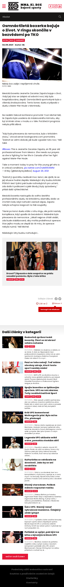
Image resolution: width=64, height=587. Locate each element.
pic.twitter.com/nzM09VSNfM (39, 167)
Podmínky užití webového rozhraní (32, 569)
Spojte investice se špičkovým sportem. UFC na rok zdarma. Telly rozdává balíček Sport (42, 390)
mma (16, 279)
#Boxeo (6, 149)
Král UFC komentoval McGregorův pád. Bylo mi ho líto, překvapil (41, 415)
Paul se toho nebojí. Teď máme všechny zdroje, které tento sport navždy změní (43, 365)
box (12, 40)
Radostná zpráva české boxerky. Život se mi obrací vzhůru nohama (40, 340)
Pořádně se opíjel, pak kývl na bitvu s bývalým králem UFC (42, 533)
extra (5, 40)
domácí (31, 346)
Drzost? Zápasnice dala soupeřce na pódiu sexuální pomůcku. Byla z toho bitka (29, 275)
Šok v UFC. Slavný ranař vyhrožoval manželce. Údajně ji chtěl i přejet (42, 510)
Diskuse (58, 303)
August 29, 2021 (41, 170)
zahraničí (20, 40)
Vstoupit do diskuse (50, 309)
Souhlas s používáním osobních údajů (32, 573)
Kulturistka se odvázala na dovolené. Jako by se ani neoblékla (40, 462)
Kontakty (32, 582)
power (33, 469)
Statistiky (32, 578)
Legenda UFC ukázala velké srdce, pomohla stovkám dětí (42, 439)
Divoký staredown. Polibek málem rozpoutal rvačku (40, 486)
